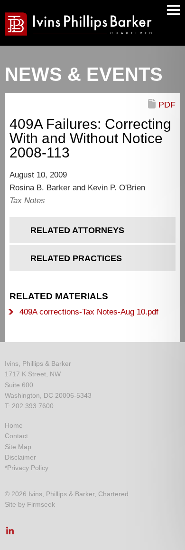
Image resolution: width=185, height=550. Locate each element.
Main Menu (173, 10)
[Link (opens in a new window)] (10, 533)
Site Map (18, 447)
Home (14, 425)
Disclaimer (20, 457)
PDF (167, 104)
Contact (16, 436)
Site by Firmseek (30, 504)
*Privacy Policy (26, 467)
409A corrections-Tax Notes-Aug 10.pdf (88, 311)
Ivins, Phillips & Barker (38, 363)
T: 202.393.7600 (29, 406)
